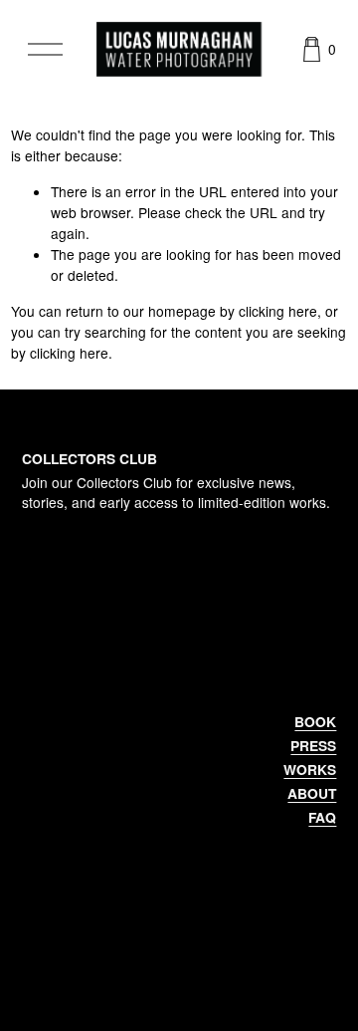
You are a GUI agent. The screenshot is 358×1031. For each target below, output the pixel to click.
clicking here (278, 311)
